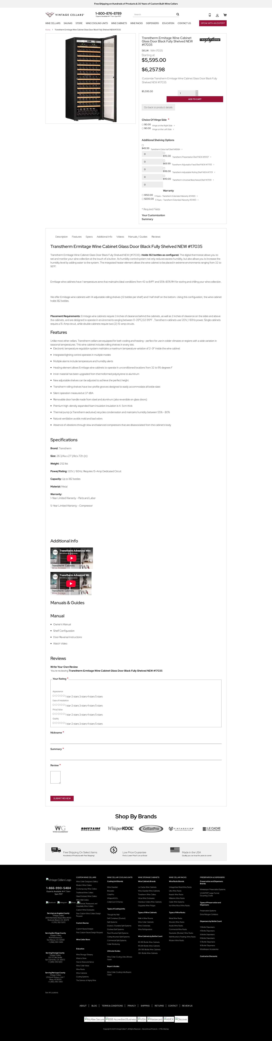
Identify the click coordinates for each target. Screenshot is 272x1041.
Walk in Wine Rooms (145, 918)
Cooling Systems (82, 977)
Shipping (145, 1005)
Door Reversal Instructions (67, 637)
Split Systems (112, 922)
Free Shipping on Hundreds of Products (115, 3)
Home (48, 29)
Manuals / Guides (137, 236)
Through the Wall (113, 915)
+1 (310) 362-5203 (58, 922)
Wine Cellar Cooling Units (119, 877)
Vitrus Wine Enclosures (146, 898)
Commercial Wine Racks (178, 929)
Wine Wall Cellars (82, 900)
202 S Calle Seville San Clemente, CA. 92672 (55, 958)
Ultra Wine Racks (175, 891)
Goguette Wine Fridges (146, 905)
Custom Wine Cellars (86, 877)
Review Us (187, 1005)
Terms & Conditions (112, 1005)
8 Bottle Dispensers (207, 938)
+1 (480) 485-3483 (55, 982)
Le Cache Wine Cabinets (147, 887)
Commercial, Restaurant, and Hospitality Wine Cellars (86, 904)
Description (61, 236)
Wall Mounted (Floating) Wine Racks (182, 937)
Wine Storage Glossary (84, 954)
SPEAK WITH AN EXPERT (213, 23)
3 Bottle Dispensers (207, 927)
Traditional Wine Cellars (84, 892)
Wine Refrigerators (145, 929)
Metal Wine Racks (175, 918)
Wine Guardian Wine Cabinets (149, 891)
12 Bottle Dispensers (207, 942)
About (83, 1005)
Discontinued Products (149, 1029)
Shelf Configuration (64, 630)
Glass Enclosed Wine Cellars (86, 896)
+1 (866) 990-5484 (55, 942)
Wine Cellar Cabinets (145, 922)
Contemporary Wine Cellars (86, 889)
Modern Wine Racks (176, 940)
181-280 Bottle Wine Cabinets (149, 946)
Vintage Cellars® (121, 1029)
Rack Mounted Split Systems (117, 933)
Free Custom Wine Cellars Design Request (88, 914)
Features (77, 236)
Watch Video (60, 643)
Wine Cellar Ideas (82, 966)
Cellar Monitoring (113, 944)
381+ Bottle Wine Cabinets (148, 953)
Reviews (156, 236)
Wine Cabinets (81, 973)
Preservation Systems (208, 911)
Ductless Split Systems (115, 929)
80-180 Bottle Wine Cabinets (149, 942)
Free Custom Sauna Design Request (89, 932)
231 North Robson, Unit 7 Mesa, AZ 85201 (55, 978)
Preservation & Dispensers (212, 877)
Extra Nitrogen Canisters (209, 914)
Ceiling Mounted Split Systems (118, 937)
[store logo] (64, 15)
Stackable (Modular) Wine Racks (181, 933)
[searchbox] (156, 14)
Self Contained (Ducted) (116, 918)
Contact (173, 1005)
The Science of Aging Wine (86, 980)
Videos (120, 236)
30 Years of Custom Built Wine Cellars (158, 3)
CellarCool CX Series (115, 902)
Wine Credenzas (144, 926)
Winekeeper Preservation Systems (212, 889)
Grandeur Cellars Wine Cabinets (150, 902)
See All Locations (51, 992)
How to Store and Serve (85, 962)
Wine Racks (80, 969)
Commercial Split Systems (116, 940)
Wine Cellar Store (83, 939)
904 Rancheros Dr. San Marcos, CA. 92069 (55, 938)
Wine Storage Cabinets (148, 877)
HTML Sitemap (164, 1029)
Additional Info (104, 236)
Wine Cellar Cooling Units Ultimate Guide (119, 958)
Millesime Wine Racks (177, 898)
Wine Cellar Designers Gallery (87, 881)
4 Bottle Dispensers (207, 931)
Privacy (132, 1005)
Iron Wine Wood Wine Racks (179, 905)
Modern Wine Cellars (84, 885)
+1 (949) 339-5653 (55, 962)
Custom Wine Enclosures (85, 910)
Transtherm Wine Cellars (147, 894)
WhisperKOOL (112, 898)
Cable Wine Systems (176, 902)
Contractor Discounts (208, 956)
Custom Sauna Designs (84, 929)
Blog (94, 1005)
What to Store (81, 958)
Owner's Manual (62, 624)
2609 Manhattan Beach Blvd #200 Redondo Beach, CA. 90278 (58, 919)
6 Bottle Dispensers (207, 934)
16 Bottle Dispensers (207, 945)
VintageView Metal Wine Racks (180, 887)
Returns (159, 1005)
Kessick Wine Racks (176, 894)
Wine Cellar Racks (177, 877)
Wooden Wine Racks (176, 922)
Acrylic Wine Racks (176, 926)
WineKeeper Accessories (209, 949)
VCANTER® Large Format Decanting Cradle (209, 894)
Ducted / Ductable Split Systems (119, 926)
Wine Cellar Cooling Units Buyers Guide (119, 973)
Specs (89, 236)
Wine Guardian (112, 887)
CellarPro (110, 894)
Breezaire (110, 891)
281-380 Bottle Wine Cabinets (149, 949)
